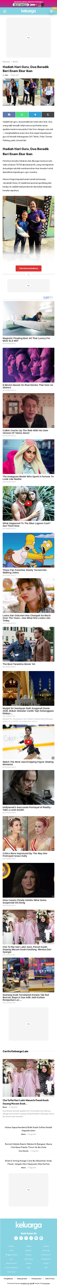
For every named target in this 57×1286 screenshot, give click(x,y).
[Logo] (28, 11)
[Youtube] (36, 1238)
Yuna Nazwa (23, 1151)
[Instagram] (21, 1238)
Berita (15, 62)
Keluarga (6, 62)
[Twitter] (26, 1238)
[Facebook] (16, 1238)
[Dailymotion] (41, 1238)
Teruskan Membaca (28, 268)
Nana (5, 1107)
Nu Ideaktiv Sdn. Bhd (26, 1283)
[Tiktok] (31, 1238)
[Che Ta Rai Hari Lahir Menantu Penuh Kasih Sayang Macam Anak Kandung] (28, 1078)
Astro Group (46, 1283)
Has (6, 75)
